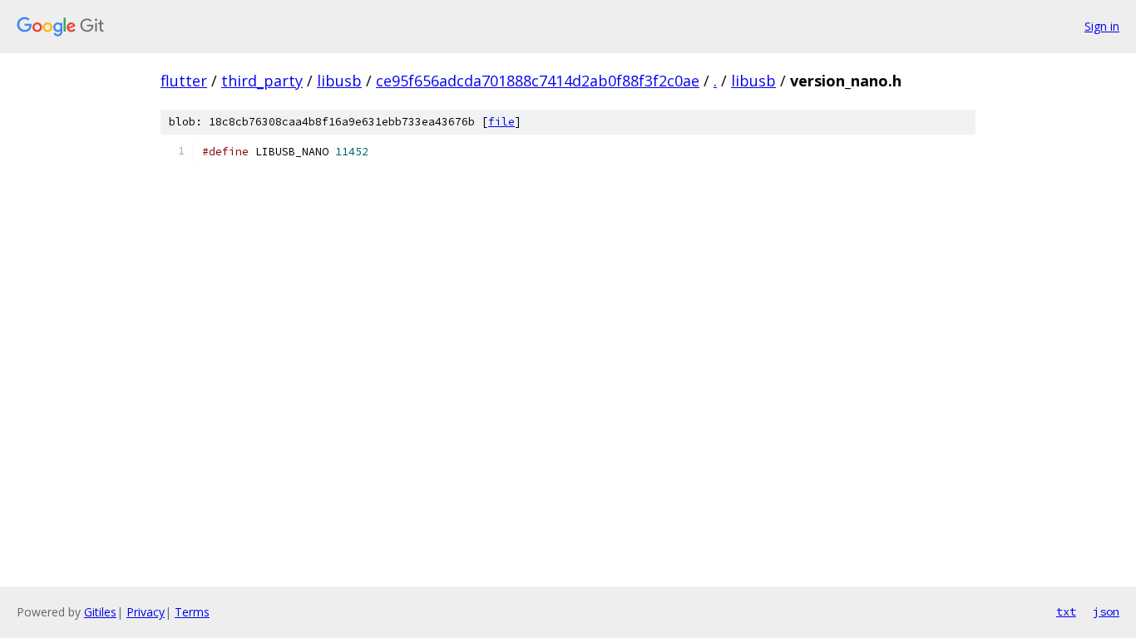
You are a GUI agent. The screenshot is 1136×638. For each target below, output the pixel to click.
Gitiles (100, 612)
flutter (184, 81)
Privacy (145, 612)
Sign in (1101, 26)
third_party (262, 81)
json (1106, 611)
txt (1066, 611)
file (501, 122)
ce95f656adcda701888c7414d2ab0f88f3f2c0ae (537, 81)
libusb (339, 81)
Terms (192, 612)
